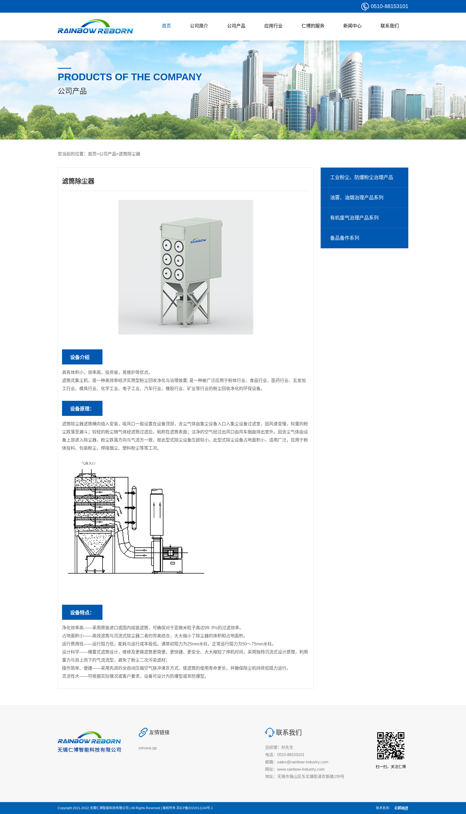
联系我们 (390, 26)
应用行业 (273, 26)
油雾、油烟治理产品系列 (356, 197)
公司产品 (236, 26)
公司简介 (199, 26)
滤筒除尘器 (129, 154)
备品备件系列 (344, 238)
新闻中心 (352, 26)
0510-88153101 (389, 6)
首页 (166, 26)
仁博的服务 (312, 26)
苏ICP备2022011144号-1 (194, 808)
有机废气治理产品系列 (354, 218)
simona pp (147, 748)
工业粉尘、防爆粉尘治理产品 (361, 177)
